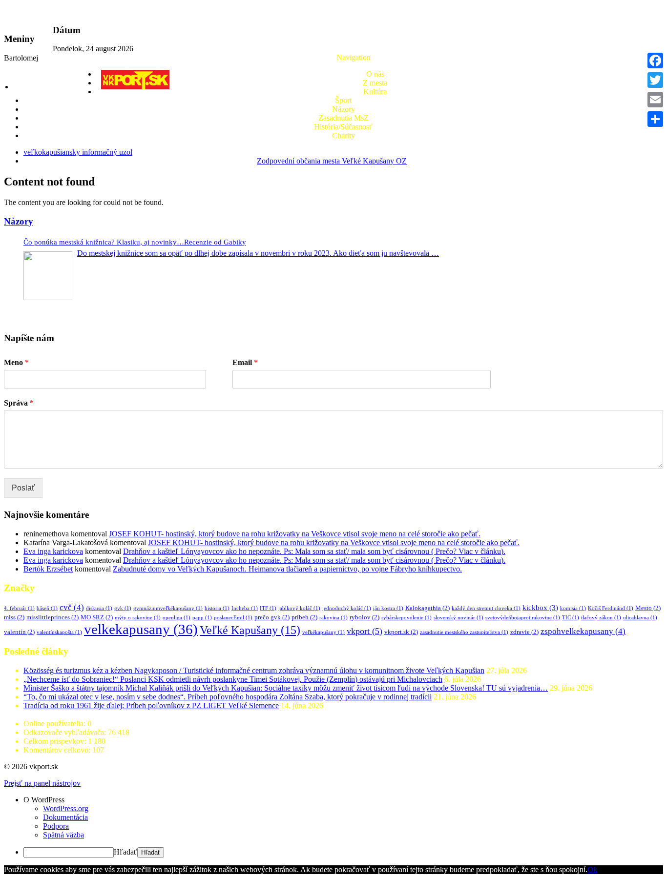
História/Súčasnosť (343, 127)
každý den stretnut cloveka (486, 608)
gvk (122, 608)
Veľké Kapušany (250, 630)
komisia (573, 608)
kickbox (540, 608)
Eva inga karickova (53, 551)
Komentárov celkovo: (57, 750)
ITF (268, 608)
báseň (47, 608)
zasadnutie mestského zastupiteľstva (464, 632)
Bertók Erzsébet (48, 569)
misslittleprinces (52, 617)
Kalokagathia (427, 608)
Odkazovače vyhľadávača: (65, 732)
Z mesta (375, 83)
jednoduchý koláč (346, 608)
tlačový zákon (601, 617)
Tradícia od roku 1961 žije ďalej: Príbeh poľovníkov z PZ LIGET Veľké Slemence (151, 705)
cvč (72, 607)
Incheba (244, 608)
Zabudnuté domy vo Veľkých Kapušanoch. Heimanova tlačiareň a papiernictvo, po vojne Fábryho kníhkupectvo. (287, 569)
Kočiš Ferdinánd (610, 608)
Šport (343, 100)
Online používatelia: (55, 723)
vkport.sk (401, 631)
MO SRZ (97, 617)
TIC (570, 617)
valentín (19, 631)
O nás (375, 74)
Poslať (23, 488)
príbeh (304, 617)
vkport (364, 631)
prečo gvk (272, 617)
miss (14, 617)
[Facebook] (655, 60)
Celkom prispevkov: (55, 741)
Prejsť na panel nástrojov (42, 783)
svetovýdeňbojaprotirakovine (522, 617)
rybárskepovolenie (406, 617)
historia (217, 608)
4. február (19, 608)
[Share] (655, 119)
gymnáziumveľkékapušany (168, 608)
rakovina (333, 617)
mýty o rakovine (138, 617)
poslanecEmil (233, 617)
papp (202, 617)
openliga (176, 617)
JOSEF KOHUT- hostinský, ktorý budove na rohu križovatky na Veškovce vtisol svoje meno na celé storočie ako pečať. (294, 534)
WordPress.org (65, 808)
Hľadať (125, 852)
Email (245, 362)
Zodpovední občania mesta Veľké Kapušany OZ (332, 161)
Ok (592, 869)
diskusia (99, 608)
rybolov (364, 617)
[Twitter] (655, 80)
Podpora (56, 826)
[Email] (655, 99)
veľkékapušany (323, 632)
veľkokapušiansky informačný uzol (77, 152)
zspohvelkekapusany (583, 631)
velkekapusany (141, 629)
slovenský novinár (458, 617)
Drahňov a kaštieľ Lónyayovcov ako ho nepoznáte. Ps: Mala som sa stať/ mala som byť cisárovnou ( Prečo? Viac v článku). (314, 551)
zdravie (524, 631)
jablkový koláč (299, 608)
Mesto (648, 608)
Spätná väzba (63, 835)
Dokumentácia (65, 817)
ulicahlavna (640, 617)
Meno (16, 362)
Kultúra (375, 91)
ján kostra (388, 608)
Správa (19, 403)
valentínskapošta (59, 632)
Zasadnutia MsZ (343, 118)
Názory (343, 109)
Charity (343, 135)
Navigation (353, 57)
